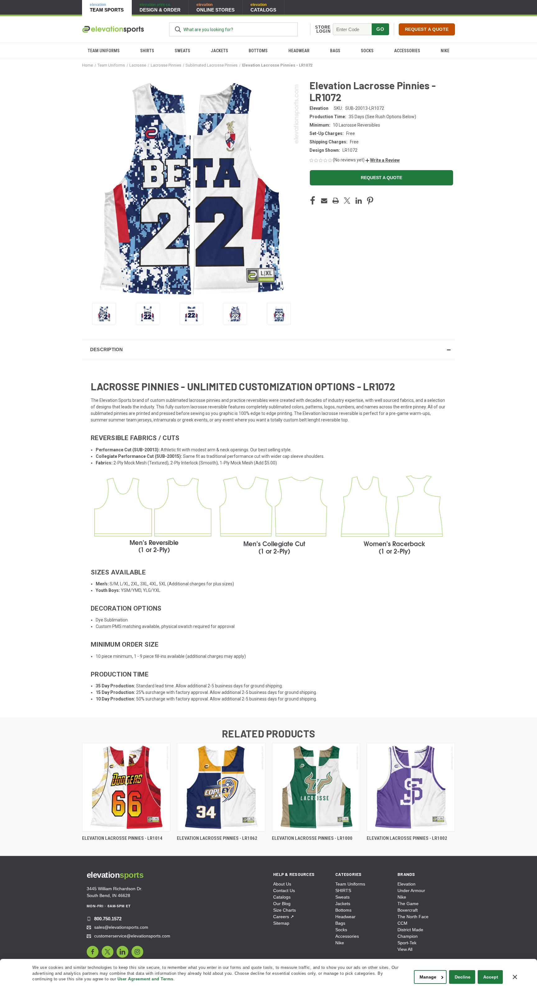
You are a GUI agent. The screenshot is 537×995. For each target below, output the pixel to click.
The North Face (413, 916)
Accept (490, 976)
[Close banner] (515, 977)
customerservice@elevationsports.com (132, 935)
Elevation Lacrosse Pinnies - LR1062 (217, 838)
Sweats (182, 50)
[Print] (336, 200)
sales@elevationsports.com (121, 927)
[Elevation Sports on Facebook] (93, 952)
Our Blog (282, 903)
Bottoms (258, 50)
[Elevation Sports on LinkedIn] (122, 952)
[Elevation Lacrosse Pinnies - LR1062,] (221, 787)
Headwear (299, 50)
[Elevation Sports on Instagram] (137, 952)
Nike (445, 50)
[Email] (324, 200)
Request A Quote (427, 29)
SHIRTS (147, 50)
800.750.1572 (108, 918)
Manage (428, 976)
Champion (407, 936)
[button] (382, 160)
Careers (283, 916)
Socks (367, 50)
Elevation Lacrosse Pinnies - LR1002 (407, 838)
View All (404, 949)
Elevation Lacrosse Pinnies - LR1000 (312, 838)
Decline (462, 976)
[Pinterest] (370, 200)
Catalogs (282, 897)
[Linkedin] (359, 200)
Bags (335, 50)
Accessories (407, 50)
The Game (408, 903)
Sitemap (281, 923)
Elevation (406, 883)
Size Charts (284, 910)
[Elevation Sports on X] (107, 952)
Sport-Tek (406, 942)
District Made (410, 929)
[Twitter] (347, 200)
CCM (402, 923)
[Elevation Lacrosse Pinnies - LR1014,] (126, 787)
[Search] (178, 29)
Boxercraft (407, 910)
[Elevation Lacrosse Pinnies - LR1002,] (411, 787)
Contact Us (284, 890)
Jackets (219, 50)
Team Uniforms (104, 50)
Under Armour (411, 890)
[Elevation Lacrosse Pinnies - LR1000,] (316, 787)
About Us (282, 883)
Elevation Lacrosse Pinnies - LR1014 (122, 838)
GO (380, 29)
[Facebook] (313, 200)
